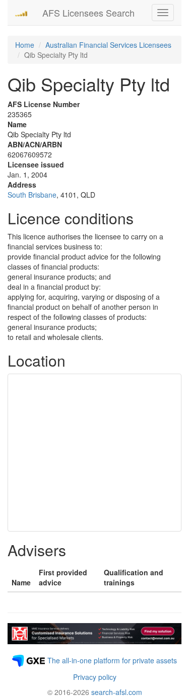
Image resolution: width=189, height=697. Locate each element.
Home (24, 45)
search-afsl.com (116, 692)
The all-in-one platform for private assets (112, 660)
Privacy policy (94, 677)
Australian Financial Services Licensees (108, 45)
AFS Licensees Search (88, 12)
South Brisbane (32, 195)
